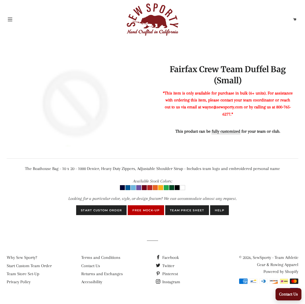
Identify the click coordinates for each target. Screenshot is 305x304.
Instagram (170, 281)
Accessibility (91, 281)
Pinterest (169, 273)
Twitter (167, 265)
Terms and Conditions (100, 257)
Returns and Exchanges (102, 273)
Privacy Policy (19, 281)
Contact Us (90, 265)
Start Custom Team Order (29, 265)
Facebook (170, 257)
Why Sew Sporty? (22, 257)
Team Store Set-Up (23, 273)
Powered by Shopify (280, 271)
